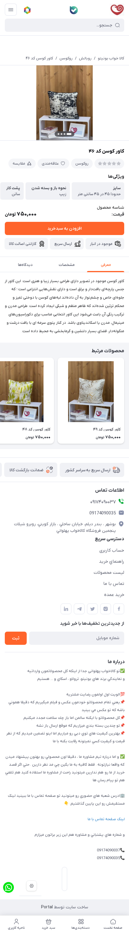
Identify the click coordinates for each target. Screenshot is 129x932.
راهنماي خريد (111, 561)
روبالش (85, 58)
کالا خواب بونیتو (111, 58)
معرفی (106, 264)
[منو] (11, 10)
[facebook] (118, 608)
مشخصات (67, 264)
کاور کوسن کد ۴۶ (39, 58)
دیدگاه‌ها (25, 264)
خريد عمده (114, 595)
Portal (47, 907)
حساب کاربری (111, 550)
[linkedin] (66, 608)
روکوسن (66, 58)
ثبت (16, 638)
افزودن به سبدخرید (64, 228)
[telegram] (79, 608)
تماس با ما (113, 584)
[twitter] (92, 608)
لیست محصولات (109, 573)
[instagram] (105, 608)
